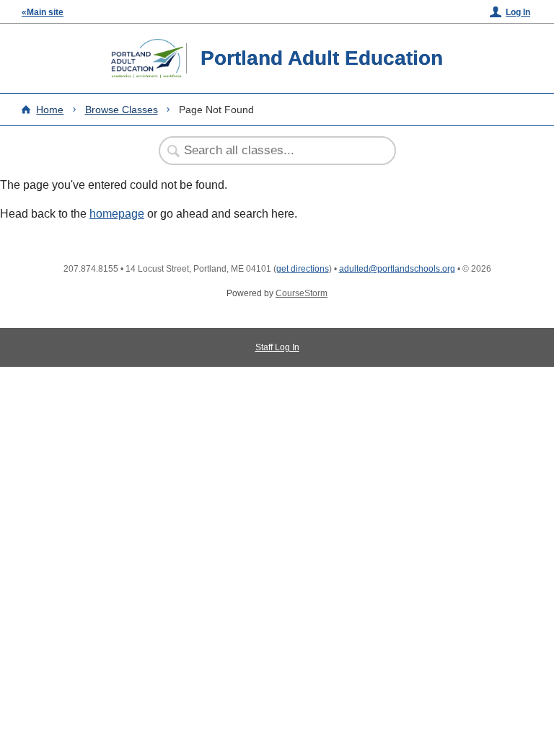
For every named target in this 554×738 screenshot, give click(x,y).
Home (49, 109)
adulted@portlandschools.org (397, 269)
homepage (116, 214)
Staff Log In (277, 347)
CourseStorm (301, 293)
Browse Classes (121, 109)
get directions (302, 269)
